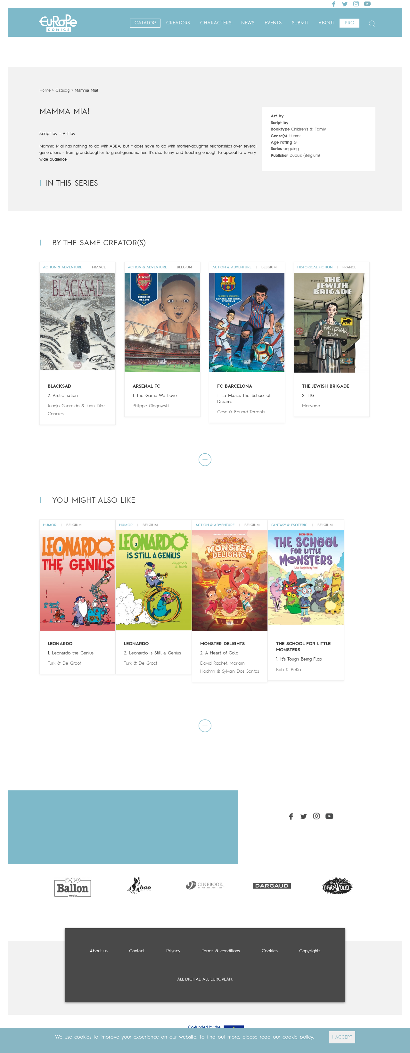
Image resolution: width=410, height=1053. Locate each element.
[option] (72, 885)
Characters (215, 23)
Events (273, 23)
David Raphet (213, 663)
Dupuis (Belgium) (305, 156)
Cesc (222, 412)
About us (99, 951)
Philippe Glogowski (150, 406)
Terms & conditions (221, 951)
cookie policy (298, 1037)
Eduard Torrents (249, 412)
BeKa (296, 670)
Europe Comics (58, 23)
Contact (136, 951)
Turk (51, 663)
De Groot (71, 663)
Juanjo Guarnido (63, 406)
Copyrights (309, 951)
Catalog (145, 23)
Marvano (311, 406)
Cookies (270, 951)
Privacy (173, 951)
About (326, 23)
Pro (349, 23)
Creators (178, 23)
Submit (300, 23)
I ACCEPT (342, 1037)
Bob (280, 670)
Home (45, 90)
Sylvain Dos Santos (240, 671)
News (247, 23)
